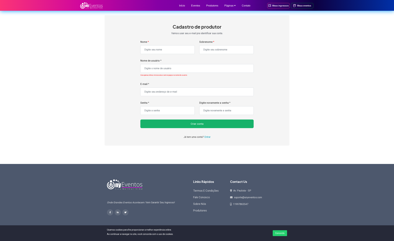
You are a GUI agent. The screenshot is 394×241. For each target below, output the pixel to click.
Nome (144, 41)
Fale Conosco (201, 197)
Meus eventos (304, 5)
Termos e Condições (206, 190)
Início (182, 5)
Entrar (207, 136)
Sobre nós (199, 203)
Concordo (280, 233)
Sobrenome (206, 41)
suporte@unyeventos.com (248, 197)
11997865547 (240, 204)
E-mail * (144, 84)
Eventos (195, 5)
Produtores (212, 5)
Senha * (144, 102)
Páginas (229, 5)
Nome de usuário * (150, 60)
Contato (246, 5)
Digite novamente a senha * (214, 102)
